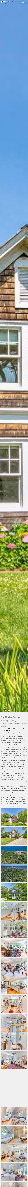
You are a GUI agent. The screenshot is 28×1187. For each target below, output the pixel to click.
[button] (23, 3)
